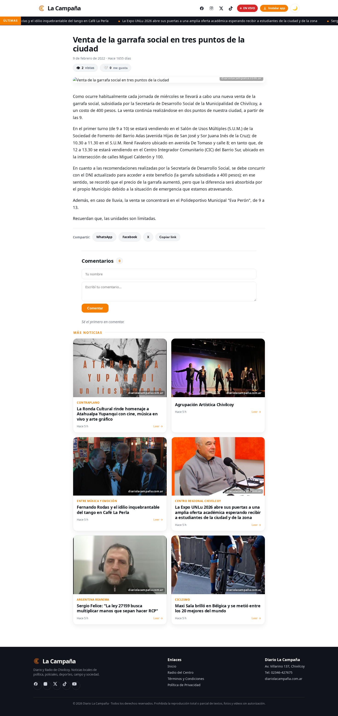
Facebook (130, 237)
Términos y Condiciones (186, 678)
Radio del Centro (180, 672)
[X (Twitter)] (57, 686)
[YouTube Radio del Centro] (76, 686)
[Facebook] (37, 686)
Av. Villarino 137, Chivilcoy (285, 666)
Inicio (172, 666)
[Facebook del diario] (202, 8)
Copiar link (167, 237)
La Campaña (64, 8)
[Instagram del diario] (211, 8)
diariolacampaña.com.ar (283, 678)
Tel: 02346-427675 (278, 672)
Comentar (95, 308)
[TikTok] (66, 686)
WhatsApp (104, 237)
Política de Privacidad (184, 685)
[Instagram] (47, 686)
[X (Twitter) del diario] (221, 8)
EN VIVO (249, 8)
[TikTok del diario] (230, 8)
